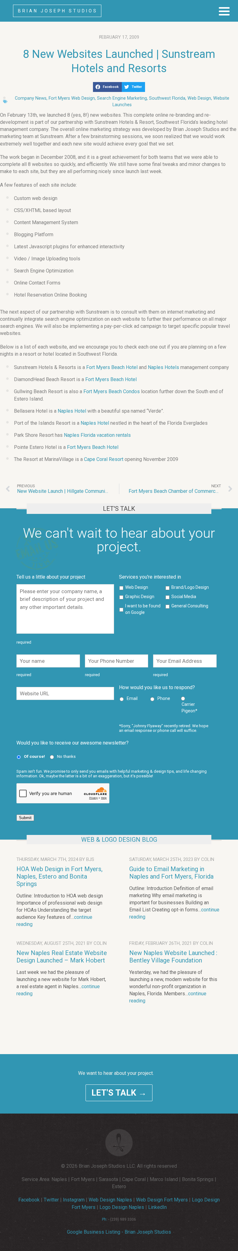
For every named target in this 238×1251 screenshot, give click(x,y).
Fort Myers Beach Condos (111, 391)
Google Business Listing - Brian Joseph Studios (119, 1232)
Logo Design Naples (121, 1207)
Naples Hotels (163, 367)
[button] (107, 87)
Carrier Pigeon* (189, 707)
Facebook (29, 1200)
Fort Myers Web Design (72, 98)
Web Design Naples (110, 1200)
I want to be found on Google (143, 609)
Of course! (34, 756)
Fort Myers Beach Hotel (112, 367)
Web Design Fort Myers (162, 1200)
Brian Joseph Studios (58, 10)
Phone (163, 698)
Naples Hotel (72, 411)
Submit (25, 817)
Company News (30, 98)
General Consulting (189, 605)
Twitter (51, 1200)
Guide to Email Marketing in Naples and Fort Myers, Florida (171, 872)
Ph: (104, 1219)
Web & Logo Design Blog (119, 839)
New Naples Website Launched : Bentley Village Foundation (173, 956)
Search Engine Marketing (122, 98)
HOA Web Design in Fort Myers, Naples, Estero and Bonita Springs (59, 876)
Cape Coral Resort (103, 459)
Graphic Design (139, 596)
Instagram (74, 1200)
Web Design (199, 98)
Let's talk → (119, 1093)
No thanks (66, 756)
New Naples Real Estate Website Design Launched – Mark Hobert (61, 956)
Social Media (183, 596)
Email (132, 698)
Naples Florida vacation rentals (97, 435)
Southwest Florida (167, 98)
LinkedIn (157, 1207)
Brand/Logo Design (190, 587)
